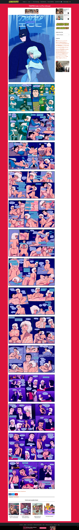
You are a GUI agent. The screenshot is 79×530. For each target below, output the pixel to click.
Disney (63, 45)
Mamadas (58, 52)
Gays (67, 47)
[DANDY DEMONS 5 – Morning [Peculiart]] (25, 514)
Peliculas (66, 53)
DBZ (56, 45)
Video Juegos (59, 57)
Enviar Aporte (30, 524)
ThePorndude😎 (65, 1)
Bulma (66, 42)
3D (56, 40)
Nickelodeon (57, 53)
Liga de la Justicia (17, 491)
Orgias (63, 53)
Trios (67, 56)
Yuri (64, 57)
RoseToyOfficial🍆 (43, 1)
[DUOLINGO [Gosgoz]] (49, 514)
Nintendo (60, 53)
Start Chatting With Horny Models (66, 10)
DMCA (25, 524)
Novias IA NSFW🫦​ (51, 1)
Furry (63, 47)
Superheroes (23, 491)
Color (68, 43)
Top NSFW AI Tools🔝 (58, 1)
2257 (43, 524)
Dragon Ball (66, 45)
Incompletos (66, 49)
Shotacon (60, 54)
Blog (59, 524)
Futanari (65, 47)
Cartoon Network (59, 43)
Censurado (64, 43)
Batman (10, 491)
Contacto (21, 524)
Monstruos (67, 52)
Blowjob (64, 42)
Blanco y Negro (59, 42)
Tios (64, 56)
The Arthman (16, 496)
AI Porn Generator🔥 (36, 1)
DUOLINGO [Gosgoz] (49, 516)
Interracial (58, 50)
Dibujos (60, 45)
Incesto (62, 49)
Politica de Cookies (49, 524)
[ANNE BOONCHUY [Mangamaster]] (37, 514)
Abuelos (58, 40)
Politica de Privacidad (37, 524)
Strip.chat (65, 11)
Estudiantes (59, 47)
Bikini (66, 40)
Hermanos (58, 49)
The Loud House (62, 56)
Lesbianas (62, 50)
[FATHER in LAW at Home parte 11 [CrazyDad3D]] (14, 514)
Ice (12, 491)
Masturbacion (63, 52)
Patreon (55, 524)
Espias (56, 47)
